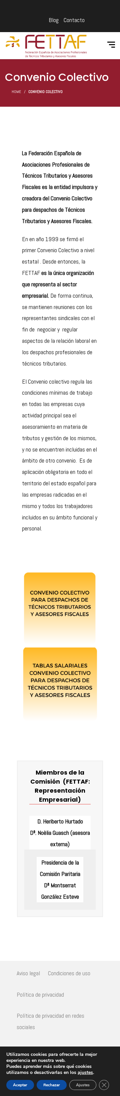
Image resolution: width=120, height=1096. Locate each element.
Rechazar (51, 1085)
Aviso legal (28, 973)
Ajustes (83, 1085)
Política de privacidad (40, 994)
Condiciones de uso (69, 973)
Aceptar (20, 1085)
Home (16, 91)
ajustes (85, 1073)
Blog (54, 20)
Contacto (74, 20)
